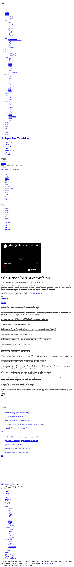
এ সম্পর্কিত (3, 303)
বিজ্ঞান (9, 121)
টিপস (9, 97)
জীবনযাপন (7, 101)
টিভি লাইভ (3, 164)
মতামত (6, 49)
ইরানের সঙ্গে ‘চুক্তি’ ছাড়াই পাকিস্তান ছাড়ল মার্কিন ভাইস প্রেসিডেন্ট (28, 329)
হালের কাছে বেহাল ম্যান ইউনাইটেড (15, 351)
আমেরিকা (10, 32)
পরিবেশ (6, 124)
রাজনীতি (7, 13)
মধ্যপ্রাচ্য (10, 28)
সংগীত (10, 63)
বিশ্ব (6, 20)
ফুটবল (9, 44)
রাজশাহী (10, 80)
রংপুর (9, 90)
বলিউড (10, 67)
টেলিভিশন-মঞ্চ (12, 61)
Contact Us (9, 552)
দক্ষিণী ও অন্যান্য (12, 72)
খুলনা (9, 84)
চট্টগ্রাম (10, 78)
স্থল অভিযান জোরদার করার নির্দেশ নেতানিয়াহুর (20, 307)
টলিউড (10, 70)
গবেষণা (10, 99)
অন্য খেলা (11, 47)
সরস (6, 130)
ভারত (9, 22)
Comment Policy (11, 558)
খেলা (6, 38)
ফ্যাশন (10, 103)
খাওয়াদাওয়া (11, 109)
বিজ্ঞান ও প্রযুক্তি (9, 113)
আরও (3, 393)
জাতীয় (6, 11)
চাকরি (6, 51)
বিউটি (9, 105)
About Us (8, 554)
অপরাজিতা (7, 122)
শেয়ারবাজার (11, 19)
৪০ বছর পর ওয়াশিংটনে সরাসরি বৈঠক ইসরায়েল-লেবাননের (24, 319)
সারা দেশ (7, 74)
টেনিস (9, 45)
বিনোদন (6, 57)
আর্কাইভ (7, 134)
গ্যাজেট (10, 115)
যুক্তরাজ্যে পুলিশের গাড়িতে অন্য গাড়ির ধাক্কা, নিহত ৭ (23, 360)
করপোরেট (10, 17)
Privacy (7, 550)
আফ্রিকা (10, 36)
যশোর (9, 88)
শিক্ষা (6, 128)
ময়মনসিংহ (10, 86)
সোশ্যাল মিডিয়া (12, 117)
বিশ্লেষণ (7, 94)
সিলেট (9, 82)
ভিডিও (6, 126)
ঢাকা (9, 76)
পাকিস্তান (10, 24)
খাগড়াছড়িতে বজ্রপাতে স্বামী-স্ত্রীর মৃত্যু (17, 384)
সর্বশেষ (6, 7)
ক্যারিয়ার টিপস (12, 55)
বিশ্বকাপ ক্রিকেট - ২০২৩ (14, 40)
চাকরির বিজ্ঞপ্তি (12, 53)
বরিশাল (10, 92)
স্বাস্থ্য (6, 96)
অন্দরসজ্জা (10, 107)
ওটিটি (9, 59)
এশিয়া (9, 34)
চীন (9, 26)
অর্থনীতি (7, 15)
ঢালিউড (10, 65)
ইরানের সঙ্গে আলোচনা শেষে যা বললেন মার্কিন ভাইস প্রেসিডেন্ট (26, 339)
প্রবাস (6, 132)
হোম (6, 9)
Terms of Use (9, 556)
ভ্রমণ (9, 111)
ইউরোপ (10, 30)
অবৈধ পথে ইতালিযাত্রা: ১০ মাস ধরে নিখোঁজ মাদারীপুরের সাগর (26, 372)
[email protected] (48, 563)
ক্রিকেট (10, 42)
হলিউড (10, 69)
